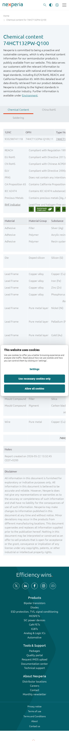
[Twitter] (16, 586)
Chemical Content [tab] (18, 109)
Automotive (34, 637)
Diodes (34, 607)
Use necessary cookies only (34, 378)
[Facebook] (34, 586)
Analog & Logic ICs (34, 633)
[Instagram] (43, 586)
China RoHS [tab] (49, 109)
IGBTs (34, 628)
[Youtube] (53, 586)
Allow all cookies (34, 388)
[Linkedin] (25, 586)
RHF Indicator (13, 204)
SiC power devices (34, 620)
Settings (34, 368)
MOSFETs (34, 615)
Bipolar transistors (34, 603)
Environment (30, 95)
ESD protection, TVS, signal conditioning (34, 611)
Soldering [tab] (18, 117)
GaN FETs (34, 624)
